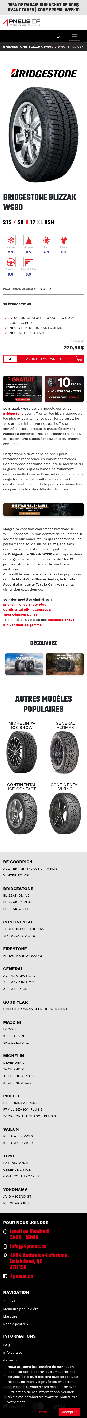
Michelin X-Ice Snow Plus (24, 605)
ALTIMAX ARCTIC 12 (19, 975)
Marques (10, 1316)
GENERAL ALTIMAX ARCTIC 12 (65, 727)
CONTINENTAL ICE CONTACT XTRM (22, 788)
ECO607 (9, 1029)
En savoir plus (43, 1412)
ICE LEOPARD (14, 1036)
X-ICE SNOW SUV (17, 1083)
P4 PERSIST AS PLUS (20, 1103)
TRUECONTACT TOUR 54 (23, 929)
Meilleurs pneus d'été (20, 1309)
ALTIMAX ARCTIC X (18, 982)
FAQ (6, 1345)
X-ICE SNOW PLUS (18, 1076)
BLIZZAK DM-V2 (16, 895)
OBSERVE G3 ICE (17, 1169)
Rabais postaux (15, 1324)
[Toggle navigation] (74, 36)
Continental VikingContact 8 (27, 610)
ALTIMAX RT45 (15, 989)
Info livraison (13, 1353)
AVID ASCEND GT (17, 1196)
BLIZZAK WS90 (15, 909)
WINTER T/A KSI (16, 875)
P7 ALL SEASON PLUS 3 (22, 1109)
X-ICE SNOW (13, 1069)
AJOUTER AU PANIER (43, 359)
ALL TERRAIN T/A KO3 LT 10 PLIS (30, 869)
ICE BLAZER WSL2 (18, 1136)
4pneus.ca (21, 1277)
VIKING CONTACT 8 (19, 936)
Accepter (69, 1412)
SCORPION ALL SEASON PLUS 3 (29, 1116)
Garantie (10, 1360)
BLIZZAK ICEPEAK (18, 902)
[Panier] (57, 36)
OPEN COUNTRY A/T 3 (21, 1176)
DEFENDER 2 (13, 1062)
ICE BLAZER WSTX (18, 1143)
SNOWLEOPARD (16, 1043)
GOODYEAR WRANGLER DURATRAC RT (35, 1009)
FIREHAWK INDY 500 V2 (22, 956)
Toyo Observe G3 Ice (20, 615)
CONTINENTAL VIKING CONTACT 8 (65, 788)
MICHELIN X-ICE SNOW (21, 725)
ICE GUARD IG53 (16, 1203)
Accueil (9, 1301)
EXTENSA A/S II (15, 1163)
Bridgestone (13, 414)
